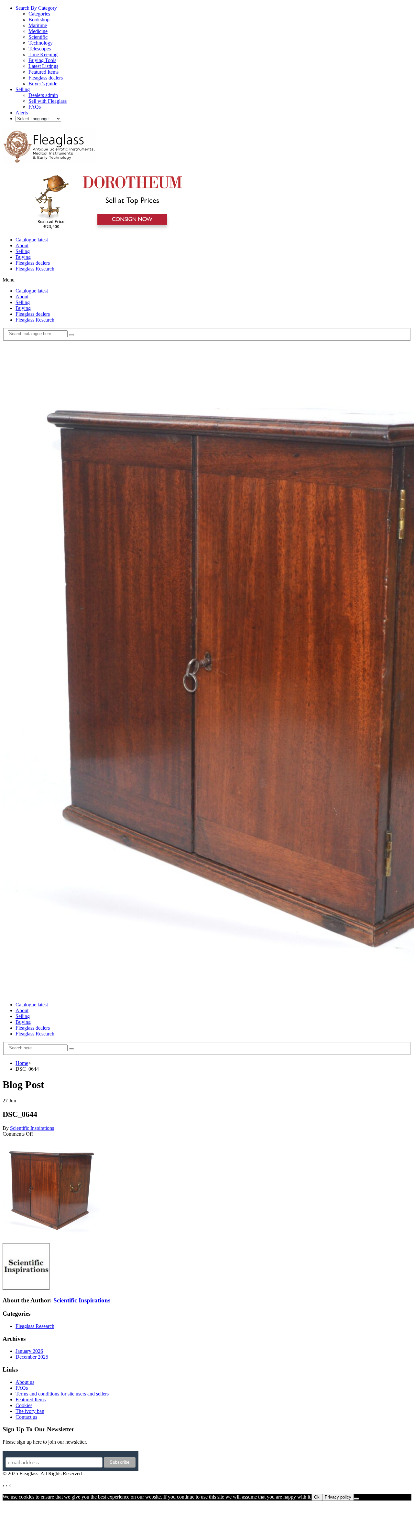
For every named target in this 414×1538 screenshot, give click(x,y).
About (22, 245)
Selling (23, 251)
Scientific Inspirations (32, 1128)
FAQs (22, 1388)
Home (22, 1063)
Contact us (26, 1417)
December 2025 (32, 1357)
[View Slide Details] (105, 228)
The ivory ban (30, 1411)
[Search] (71, 335)
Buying (23, 257)
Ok (317, 1497)
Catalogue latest (32, 239)
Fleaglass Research (35, 268)
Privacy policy (338, 1497)
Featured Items (31, 1399)
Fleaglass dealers (33, 263)
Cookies (24, 1405)
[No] (356, 1499)
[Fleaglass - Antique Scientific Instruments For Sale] (49, 159)
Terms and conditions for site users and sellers (62, 1393)
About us (25, 1382)
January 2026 (29, 1351)
